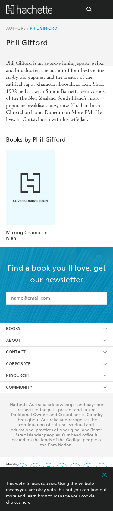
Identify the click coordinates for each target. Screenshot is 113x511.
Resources (18, 375)
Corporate (18, 363)
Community (19, 387)
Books (13, 328)
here (25, 502)
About (13, 340)
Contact (16, 352)
